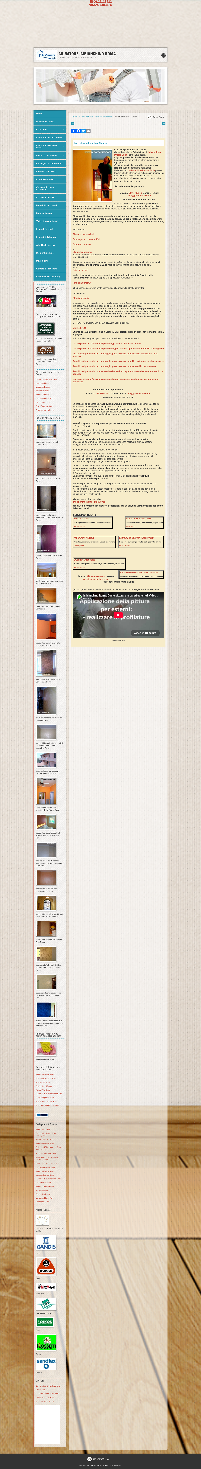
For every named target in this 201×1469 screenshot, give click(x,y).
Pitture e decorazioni (83, 234)
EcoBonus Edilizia (45, 197)
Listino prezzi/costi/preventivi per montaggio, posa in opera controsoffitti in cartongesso (118, 348)
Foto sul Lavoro (44, 213)
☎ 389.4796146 (96, 576)
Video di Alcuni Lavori (47, 221)
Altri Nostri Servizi (45, 244)
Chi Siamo (41, 129)
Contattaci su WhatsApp (48, 276)
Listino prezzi (79, 328)
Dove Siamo (42, 260)
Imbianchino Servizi (86, 117)
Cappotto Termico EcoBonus (45, 188)
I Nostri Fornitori (44, 229)
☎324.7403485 (100, 5)
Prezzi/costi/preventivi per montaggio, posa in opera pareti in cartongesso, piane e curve (118, 361)
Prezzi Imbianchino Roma (49, 137)
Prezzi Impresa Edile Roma (46, 146)
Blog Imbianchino (45, 252)
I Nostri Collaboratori (46, 237)
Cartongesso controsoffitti (86, 239)
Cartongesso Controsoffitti (49, 163)
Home (74, 117)
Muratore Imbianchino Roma (87, 53)
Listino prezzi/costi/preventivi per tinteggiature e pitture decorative (107, 343)
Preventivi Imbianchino (103, 117)
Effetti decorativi (81, 298)
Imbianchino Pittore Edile (142, 170)
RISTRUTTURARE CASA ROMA (138, 519)
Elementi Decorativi (46, 171)
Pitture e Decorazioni (46, 155)
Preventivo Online (45, 121)
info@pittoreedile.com (139, 195)
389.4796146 (135, 193)
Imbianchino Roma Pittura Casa (89, 502)
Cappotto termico (82, 244)
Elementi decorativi (82, 252)
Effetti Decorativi (44, 179)
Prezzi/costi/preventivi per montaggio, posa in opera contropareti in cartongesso (114, 366)
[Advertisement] (100, 27)
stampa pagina (158, 117)
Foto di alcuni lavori (83, 283)
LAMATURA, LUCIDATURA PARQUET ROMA (136, 538)
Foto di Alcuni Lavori (46, 205)
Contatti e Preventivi (46, 268)
